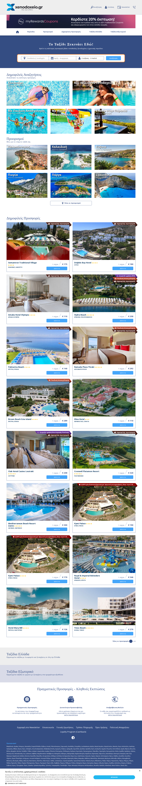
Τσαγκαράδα (55, 765)
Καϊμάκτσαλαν (41, 753)
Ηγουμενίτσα (110, 751)
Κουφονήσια (46, 756)
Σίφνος (106, 763)
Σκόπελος (118, 763)
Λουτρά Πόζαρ (45, 758)
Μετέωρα (108, 758)
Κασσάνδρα (109, 753)
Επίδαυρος (66, 751)
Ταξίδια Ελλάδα (95, 32)
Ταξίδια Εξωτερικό (118, 32)
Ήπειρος (21, 746)
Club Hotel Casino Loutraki (21, 473)
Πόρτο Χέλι (50, 763)
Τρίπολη (48, 765)
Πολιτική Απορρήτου (119, 727)
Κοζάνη (22, 756)
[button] (47, 783)
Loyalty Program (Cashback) (73, 731)
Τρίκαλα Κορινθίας (39, 765)
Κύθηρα (53, 756)
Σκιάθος (111, 763)
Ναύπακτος (32, 761)
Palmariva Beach (16, 368)
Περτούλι (14, 763)
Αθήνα (15, 749)
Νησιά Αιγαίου (99, 746)
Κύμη (72, 756)
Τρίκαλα (30, 765)
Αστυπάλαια (116, 749)
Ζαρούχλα (102, 751)
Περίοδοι (31, 32)
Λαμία (93, 756)
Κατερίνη (123, 753)
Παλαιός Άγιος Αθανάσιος (94, 761)
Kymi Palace (80, 524)
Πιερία (24, 763)
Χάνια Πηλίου (116, 765)
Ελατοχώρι (58, 751)
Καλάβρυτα (50, 753)
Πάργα (108, 761)
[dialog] (71, 777)
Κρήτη (92, 746)
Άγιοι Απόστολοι (123, 746)
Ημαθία (121, 751)
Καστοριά (117, 753)
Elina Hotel (81, 420)
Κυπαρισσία (66, 756)
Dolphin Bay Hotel (83, 263)
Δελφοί (34, 751)
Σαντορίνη (90, 763)
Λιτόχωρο (26, 758)
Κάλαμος (64, 753)
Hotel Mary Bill (15, 629)
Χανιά (122, 765)
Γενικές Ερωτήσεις (64, 727)
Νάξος (21, 761)
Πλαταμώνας (31, 763)
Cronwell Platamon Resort (86, 473)
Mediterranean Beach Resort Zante (22, 525)
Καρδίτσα (88, 753)
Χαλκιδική (108, 765)
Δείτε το (57, 268)
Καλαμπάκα (70, 753)
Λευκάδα (121, 756)
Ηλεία (117, 751)
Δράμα (47, 751)
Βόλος (8, 751)
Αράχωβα (70, 749)
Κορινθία (33, 756)
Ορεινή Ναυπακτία (79, 761)
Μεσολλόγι (93, 758)
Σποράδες (78, 746)
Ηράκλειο (127, 751)
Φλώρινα (81, 765)
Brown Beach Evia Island (20, 420)
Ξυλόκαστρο (58, 761)
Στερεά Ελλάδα (36, 746)
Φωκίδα (96, 765)
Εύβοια (43, 746)
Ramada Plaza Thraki (84, 368)
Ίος (24, 753)
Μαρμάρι (81, 758)
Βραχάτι (13, 751)
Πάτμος (126, 761)
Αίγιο (23, 749)
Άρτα (92, 749)
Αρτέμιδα (98, 749)
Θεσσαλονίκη (18, 753)
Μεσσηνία (101, 758)
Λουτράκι (64, 758)
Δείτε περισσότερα (71, 715)
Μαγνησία (70, 758)
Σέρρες (96, 763)
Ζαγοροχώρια (87, 751)
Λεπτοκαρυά (104, 756)
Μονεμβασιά (126, 758)
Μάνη (76, 758)
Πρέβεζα (56, 763)
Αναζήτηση (113, 58)
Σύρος (14, 765)
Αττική (48, 746)
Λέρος (111, 756)
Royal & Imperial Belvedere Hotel (87, 578)
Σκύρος (123, 763)
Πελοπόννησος (55, 746)
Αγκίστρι (132, 746)
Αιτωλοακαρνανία (37, 749)
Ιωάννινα (28, 753)
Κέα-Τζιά (129, 753)
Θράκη (16, 746)
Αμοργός (58, 749)
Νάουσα (26, 761)
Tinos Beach (80, 629)
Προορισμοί (48, 32)
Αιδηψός (28, 749)
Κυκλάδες (71, 746)
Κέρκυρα (9, 756)
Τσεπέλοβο (63, 765)
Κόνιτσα (27, 756)
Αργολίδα (76, 749)
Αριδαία (82, 749)
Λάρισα (97, 756)
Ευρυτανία (79, 751)
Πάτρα (131, 761)
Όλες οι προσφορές (121, 641)
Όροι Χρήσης (101, 727)
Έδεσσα (52, 751)
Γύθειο (29, 751)
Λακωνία (87, 756)
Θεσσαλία (28, 746)
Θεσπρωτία (10, 753)
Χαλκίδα (101, 765)
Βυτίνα (19, 751)
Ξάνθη (52, 761)
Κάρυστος (102, 753)
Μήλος (119, 758)
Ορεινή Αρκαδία (68, 761)
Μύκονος (9, 761)
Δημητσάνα (40, 751)
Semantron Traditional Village (22, 264)
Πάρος (121, 761)
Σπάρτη (128, 763)
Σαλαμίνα (79, 763)
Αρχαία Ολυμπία (106, 749)
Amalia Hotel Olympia (18, 316)
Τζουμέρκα (19, 765)
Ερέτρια (72, 751)
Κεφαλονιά (15, 756)
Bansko (115, 746)
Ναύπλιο (39, 761)
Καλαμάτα (57, 753)
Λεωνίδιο (127, 756)
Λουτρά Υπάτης (55, 758)
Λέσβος (115, 756)
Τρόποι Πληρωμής (84, 727)
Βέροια (127, 749)
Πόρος (37, 763)
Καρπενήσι (95, 753)
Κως (75, 756)
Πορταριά (43, 763)
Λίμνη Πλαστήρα (17, 758)
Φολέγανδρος (89, 765)
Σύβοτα (9, 765)
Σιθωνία (101, 763)
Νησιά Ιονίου (108, 746)
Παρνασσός (114, 761)
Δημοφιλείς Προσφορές (71, 32)
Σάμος (84, 763)
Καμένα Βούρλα (80, 753)
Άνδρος (63, 749)
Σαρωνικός (64, 746)
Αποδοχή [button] (114, 777)
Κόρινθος (39, 756)
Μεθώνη (87, 758)
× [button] (139, 771)
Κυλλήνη (59, 756)
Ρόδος (73, 763)
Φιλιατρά (75, 765)
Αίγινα (20, 749)
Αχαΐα (122, 749)
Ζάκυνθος (96, 751)
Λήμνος (9, 758)
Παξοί (104, 761)
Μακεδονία (10, 746)
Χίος (126, 765)
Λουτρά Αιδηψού (35, 758)
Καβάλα (34, 753)
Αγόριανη (9, 749)
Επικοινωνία (48, 727)
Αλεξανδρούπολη (49, 749)
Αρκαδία (88, 749)
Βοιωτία (132, 749)
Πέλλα (8, 763)
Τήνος (25, 765)
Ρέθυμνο (68, 763)
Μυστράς (15, 761)
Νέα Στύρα (46, 761)
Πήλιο (19, 763)
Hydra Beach (83, 316)
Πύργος (62, 763)
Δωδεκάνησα (85, 746)
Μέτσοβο (114, 758)
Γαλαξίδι (24, 751)
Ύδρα (69, 765)
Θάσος (133, 751)
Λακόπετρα (81, 756)
